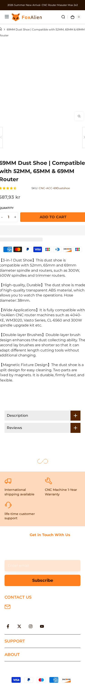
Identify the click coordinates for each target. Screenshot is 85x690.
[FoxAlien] (42, 5)
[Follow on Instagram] (30, 626)
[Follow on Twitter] (19, 626)
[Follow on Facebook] (8, 626)
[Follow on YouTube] (42, 626)
